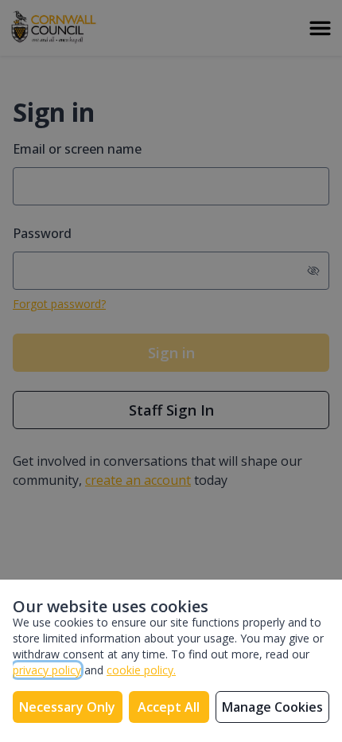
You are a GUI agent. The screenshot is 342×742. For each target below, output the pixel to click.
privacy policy (47, 670)
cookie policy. (141, 670)
